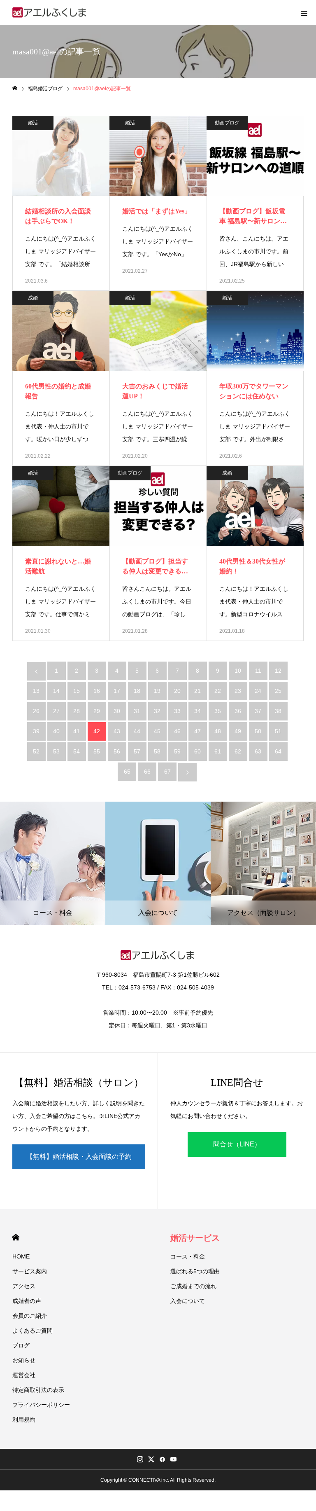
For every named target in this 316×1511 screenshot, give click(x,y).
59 (177, 751)
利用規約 (23, 1419)
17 (117, 691)
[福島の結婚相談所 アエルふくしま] (49, 12)
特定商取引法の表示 (38, 1390)
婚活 (33, 123)
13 (36, 691)
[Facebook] (162, 1459)
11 (258, 670)
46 (177, 731)
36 (238, 711)
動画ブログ (227, 123)
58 (157, 751)
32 (157, 711)
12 (278, 670)
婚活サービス (195, 1237)
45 (157, 731)
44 (137, 731)
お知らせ (23, 1360)
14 (56, 691)
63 (258, 751)
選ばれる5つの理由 (195, 1271)
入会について (187, 1301)
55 (96, 751)
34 (197, 711)
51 (278, 731)
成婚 (33, 298)
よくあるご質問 (32, 1330)
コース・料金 (187, 1256)
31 (137, 711)
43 (117, 731)
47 (197, 731)
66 (147, 771)
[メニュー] (303, 12)
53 (56, 751)
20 (177, 691)
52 (36, 751)
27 (56, 711)
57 (137, 751)
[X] (151, 1459)
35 (217, 711)
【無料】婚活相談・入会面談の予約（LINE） (79, 1161)
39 (36, 731)
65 (127, 771)
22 (217, 691)
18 (137, 691)
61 (217, 751)
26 (36, 711)
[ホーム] (14, 88)
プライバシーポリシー (41, 1404)
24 (258, 691)
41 (76, 731)
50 (258, 731)
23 (238, 691)
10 (238, 670)
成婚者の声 (26, 1301)
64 (278, 751)
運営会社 (23, 1375)
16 (96, 691)
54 (76, 751)
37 (258, 711)
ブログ (21, 1345)
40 (56, 731)
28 (76, 711)
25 (278, 691)
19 (157, 691)
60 (197, 751)
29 (96, 711)
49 (238, 731)
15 (76, 691)
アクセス (23, 1286)
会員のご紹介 (29, 1315)
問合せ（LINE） (237, 1144)
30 (117, 711)
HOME (15, 1237)
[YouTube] (173, 1459)
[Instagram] (140, 1459)
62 (238, 751)
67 (167, 771)
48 (217, 731)
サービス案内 (29, 1271)
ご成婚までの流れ (193, 1286)
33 (177, 711)
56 (117, 751)
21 (197, 691)
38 (278, 711)
